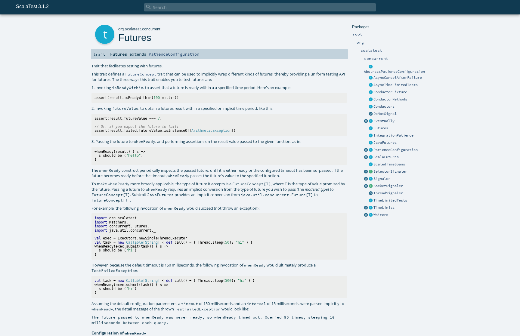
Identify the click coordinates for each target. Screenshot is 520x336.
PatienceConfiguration (395, 150)
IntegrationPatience (393, 135)
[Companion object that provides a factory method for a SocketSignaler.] (366, 186)
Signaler (381, 179)
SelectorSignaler (390, 171)
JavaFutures (385, 142)
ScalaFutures (386, 157)
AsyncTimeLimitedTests (395, 85)
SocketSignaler (388, 186)
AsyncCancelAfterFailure (397, 78)
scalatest (133, 29)
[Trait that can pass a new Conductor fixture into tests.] (370, 92)
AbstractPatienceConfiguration (394, 71)
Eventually (384, 121)
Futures (380, 128)
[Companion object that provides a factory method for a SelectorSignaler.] (366, 171)
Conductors (384, 106)
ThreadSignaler (388, 193)
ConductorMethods (390, 99)
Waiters (380, 215)
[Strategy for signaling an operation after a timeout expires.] (370, 179)
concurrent (151, 29)
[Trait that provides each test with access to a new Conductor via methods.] (370, 99)
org (121, 29)
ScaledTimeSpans (389, 164)
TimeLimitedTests (390, 200)
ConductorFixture (390, 92)
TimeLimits (384, 207)
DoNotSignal (385, 114)
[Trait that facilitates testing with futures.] (370, 128)
